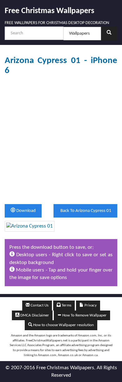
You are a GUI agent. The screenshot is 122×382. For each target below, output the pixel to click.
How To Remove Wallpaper (84, 315)
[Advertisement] (61, 140)
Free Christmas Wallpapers (49, 11)
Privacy (90, 305)
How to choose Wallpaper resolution (63, 325)
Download (25, 210)
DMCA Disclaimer (34, 315)
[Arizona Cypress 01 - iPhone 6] (29, 226)
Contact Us (39, 305)
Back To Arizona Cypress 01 (85, 210)
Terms (66, 305)
